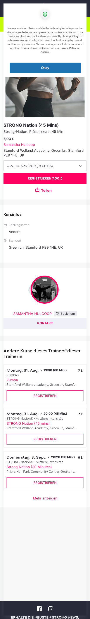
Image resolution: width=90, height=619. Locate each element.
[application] (45, 309)
